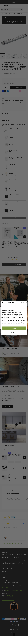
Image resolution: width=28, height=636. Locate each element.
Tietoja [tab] (23, 306)
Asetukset (13, 332)
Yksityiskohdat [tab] (14, 306)
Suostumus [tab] (5, 306)
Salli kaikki (14, 328)
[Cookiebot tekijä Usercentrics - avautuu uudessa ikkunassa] (21, 302)
